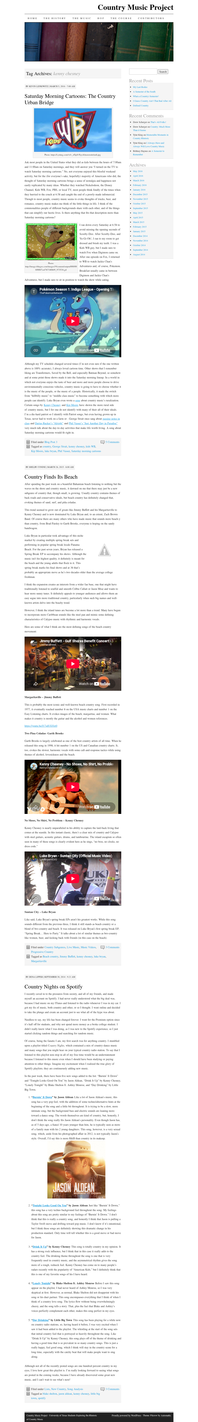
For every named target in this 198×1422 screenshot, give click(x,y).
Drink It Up (40, 1247)
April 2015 (138, 217)
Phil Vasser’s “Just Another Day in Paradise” (93, 423)
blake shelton (50, 1393)
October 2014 (139, 245)
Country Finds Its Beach (51, 476)
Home (32, 18)
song (77, 400)
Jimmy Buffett (67, 956)
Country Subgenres (54, 947)
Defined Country (140, 105)
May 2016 (138, 171)
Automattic (166, 1415)
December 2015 (140, 194)
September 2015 (140, 208)
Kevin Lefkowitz (38, 86)
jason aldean (65, 1393)
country (47, 446)
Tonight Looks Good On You (50, 1205)
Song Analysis (75, 1389)
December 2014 (140, 235)
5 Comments (112, 442)
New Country (58, 1389)
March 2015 (138, 222)
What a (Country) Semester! (146, 96)
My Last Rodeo (140, 86)
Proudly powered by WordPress (126, 1415)
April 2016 (138, 175)
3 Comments (112, 947)
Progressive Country (42, 952)
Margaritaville (39, 961)
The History (55, 18)
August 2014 (139, 254)
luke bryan (50, 451)
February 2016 (140, 185)
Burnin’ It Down (42, 1097)
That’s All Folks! (158, 122)
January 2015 (139, 231)
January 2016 (139, 189)
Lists (47, 1389)
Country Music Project (135, 7)
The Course (121, 18)
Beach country (50, 956)
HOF (100, 18)
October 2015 (139, 203)
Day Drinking (41, 1320)
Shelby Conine (37, 467)
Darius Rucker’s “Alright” (49, 423)
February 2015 (140, 226)
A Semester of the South (144, 91)
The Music (82, 18)
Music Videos (88, 947)
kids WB (90, 446)
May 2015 (138, 212)
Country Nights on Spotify (54, 986)
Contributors (151, 18)
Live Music (73, 947)
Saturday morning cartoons (86, 451)
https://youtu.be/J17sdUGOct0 (41, 726)
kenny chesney (76, 446)
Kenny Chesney (52, 405)
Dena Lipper (36, 976)
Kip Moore (72, 405)
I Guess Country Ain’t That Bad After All (152, 100)
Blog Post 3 (50, 442)
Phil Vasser (64, 451)
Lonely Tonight (41, 1283)
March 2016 (138, 180)
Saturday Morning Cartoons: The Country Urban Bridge (70, 99)
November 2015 (140, 198)
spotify (42, 1398)
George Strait (59, 446)
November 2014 (140, 240)
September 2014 (140, 249)
